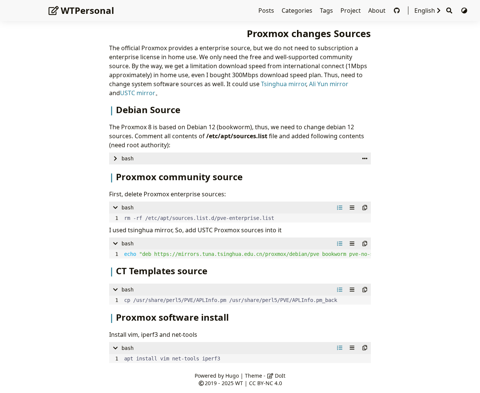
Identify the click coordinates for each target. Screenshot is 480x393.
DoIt (279, 375)
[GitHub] (397, 10)
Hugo (232, 375)
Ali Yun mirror (328, 84)
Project (351, 10)
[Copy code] (365, 208)
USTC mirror (137, 93)
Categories (298, 10)
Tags (327, 10)
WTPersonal (87, 10)
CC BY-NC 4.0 (265, 383)
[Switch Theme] (464, 10)
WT (239, 383)
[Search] (449, 10)
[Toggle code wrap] (352, 208)
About (377, 10)
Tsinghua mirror (283, 84)
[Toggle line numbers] (339, 208)
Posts (267, 10)
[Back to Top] (466, 379)
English (424, 10)
